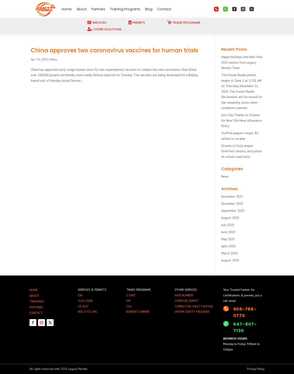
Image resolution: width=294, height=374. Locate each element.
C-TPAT (131, 295)
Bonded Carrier (137, 312)
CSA (129, 306)
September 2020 (232, 211)
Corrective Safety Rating (194, 306)
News (53, 59)
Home (67, 9)
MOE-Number (184, 295)
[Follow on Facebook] (32, 322)
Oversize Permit (187, 301)
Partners (98, 9)
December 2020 (232, 204)
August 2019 (230, 260)
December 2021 (232, 196)
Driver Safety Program (192, 312)
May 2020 (227, 239)
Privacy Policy (256, 369)
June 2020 (228, 232)
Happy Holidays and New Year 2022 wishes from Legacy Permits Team (241, 62)
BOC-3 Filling (87, 312)
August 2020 (230, 218)
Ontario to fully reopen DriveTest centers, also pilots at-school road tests (241, 151)
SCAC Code (85, 301)
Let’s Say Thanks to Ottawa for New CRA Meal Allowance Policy (241, 120)
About (81, 9)
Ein (80, 295)
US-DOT (83, 306)
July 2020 (227, 225)
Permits (139, 22)
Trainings (36, 301)
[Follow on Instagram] (41, 322)
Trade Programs (186, 22)
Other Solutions (107, 29)
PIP (128, 301)
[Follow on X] (50, 322)
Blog (148, 9)
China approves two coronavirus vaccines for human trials (114, 50)
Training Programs (125, 9)
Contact (164, 9)
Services (99, 22)
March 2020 (229, 253)
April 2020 (228, 246)
